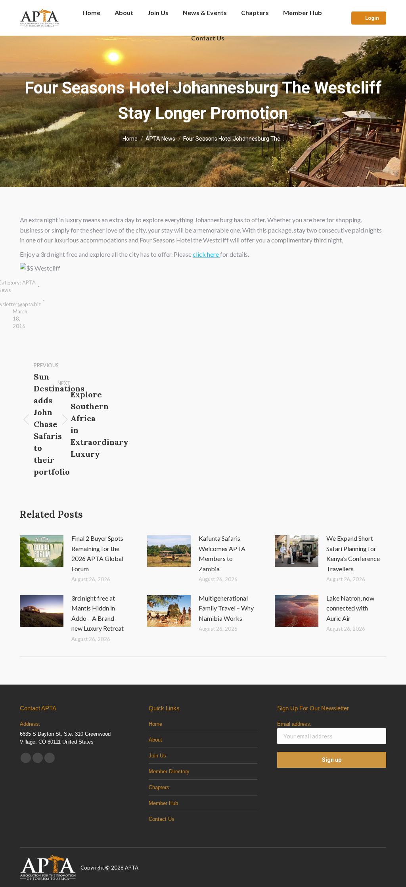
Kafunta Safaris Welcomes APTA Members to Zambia (222, 553)
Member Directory (169, 771)
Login (372, 18)
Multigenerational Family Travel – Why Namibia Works (226, 608)
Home (155, 724)
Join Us (157, 756)
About (155, 740)
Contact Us (161, 819)
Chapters (159, 787)
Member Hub (163, 803)
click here (206, 254)
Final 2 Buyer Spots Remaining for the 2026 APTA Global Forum (97, 553)
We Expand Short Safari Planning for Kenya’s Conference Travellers (353, 553)
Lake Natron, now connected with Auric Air (350, 608)
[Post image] (41, 551)
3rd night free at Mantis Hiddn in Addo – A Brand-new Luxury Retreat (97, 613)
